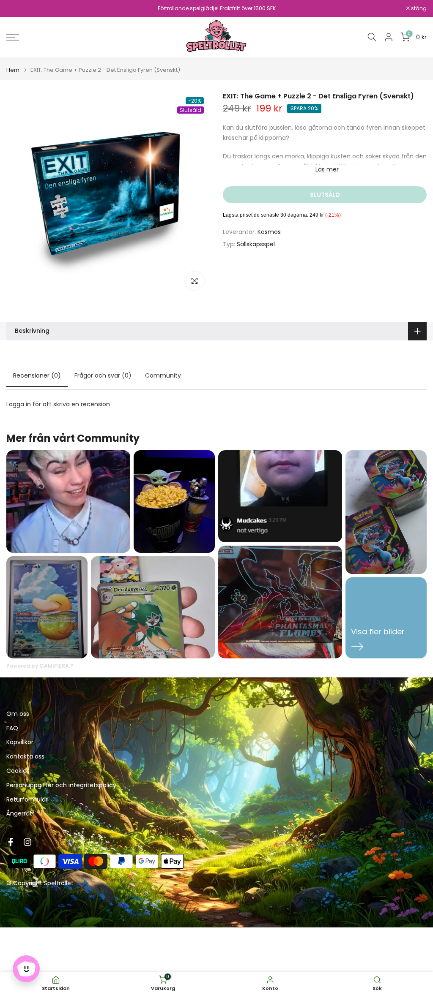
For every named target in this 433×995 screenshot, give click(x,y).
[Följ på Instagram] (27, 842)
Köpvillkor (19, 742)
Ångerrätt (20, 814)
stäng (18, 8)
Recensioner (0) (37, 375)
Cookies (18, 771)
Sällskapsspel (256, 244)
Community (163, 375)
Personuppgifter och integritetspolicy (61, 785)
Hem (12, 70)
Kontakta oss (25, 757)
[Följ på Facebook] (10, 842)
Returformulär (27, 800)
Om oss (17, 714)
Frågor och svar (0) (103, 375)
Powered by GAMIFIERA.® (39, 665)
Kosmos (269, 232)
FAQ (12, 728)
